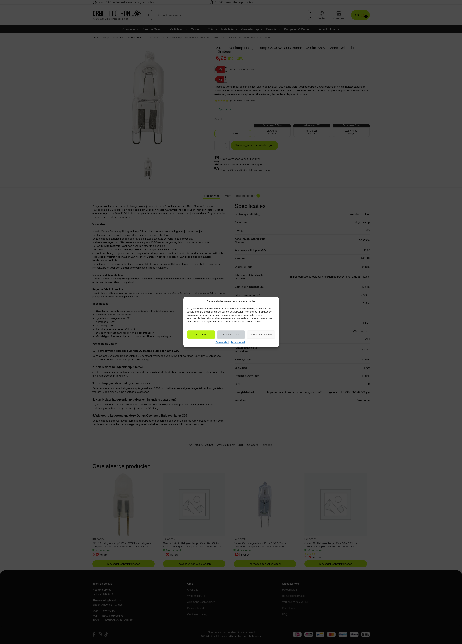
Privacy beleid (238, 342)
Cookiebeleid (222, 342)
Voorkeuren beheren (260, 334)
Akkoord (201, 334)
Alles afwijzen (231, 334)
